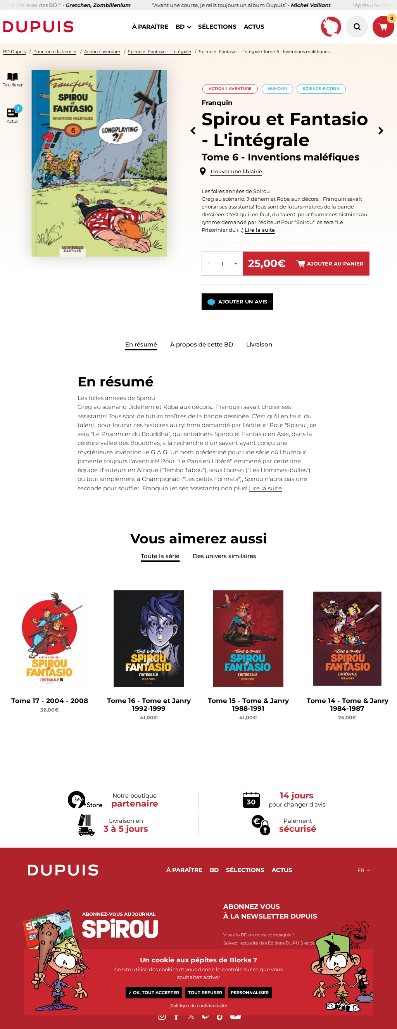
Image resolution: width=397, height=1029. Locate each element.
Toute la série (160, 556)
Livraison (259, 344)
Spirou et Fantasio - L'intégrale (159, 51)
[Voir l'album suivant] (381, 131)
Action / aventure (102, 51)
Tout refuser (205, 992)
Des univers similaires (224, 556)
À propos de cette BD (201, 344)
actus (254, 26)
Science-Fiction (321, 88)
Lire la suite (260, 230)
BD (180, 26)
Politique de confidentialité (198, 1005)
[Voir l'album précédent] (193, 131)
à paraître (150, 26)
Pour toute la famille (54, 51)
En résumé (141, 344)
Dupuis (40, 27)
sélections (217, 26)
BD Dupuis (14, 51)
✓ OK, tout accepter (153, 992)
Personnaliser (250, 992)
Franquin (217, 103)
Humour (277, 88)
